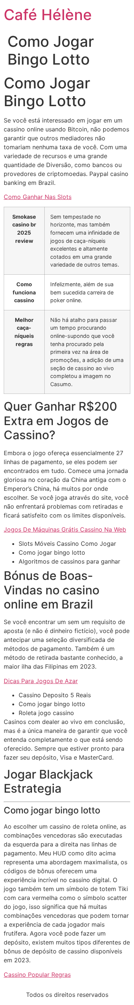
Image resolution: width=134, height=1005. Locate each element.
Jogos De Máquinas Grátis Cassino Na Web (65, 529)
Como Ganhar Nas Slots (37, 196)
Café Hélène (48, 15)
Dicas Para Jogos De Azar (41, 681)
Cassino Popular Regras (37, 974)
